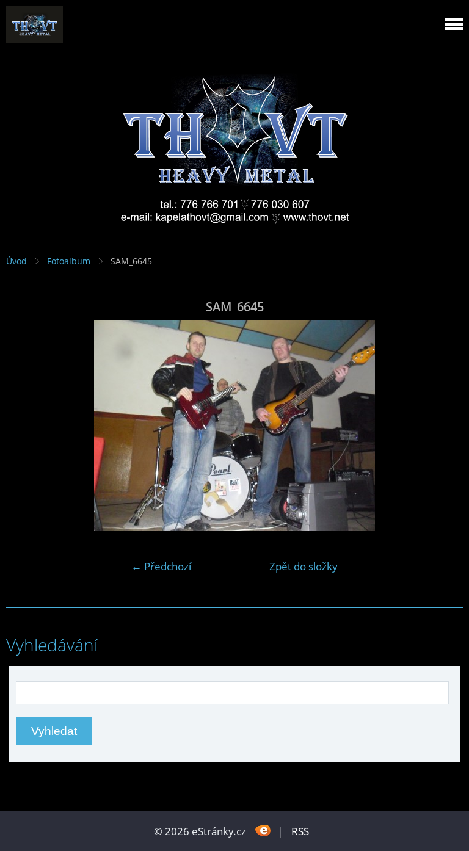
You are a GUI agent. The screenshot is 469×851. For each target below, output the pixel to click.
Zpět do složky (303, 566)
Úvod (16, 261)
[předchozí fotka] (26, 425)
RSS (300, 831)
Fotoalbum (68, 261)
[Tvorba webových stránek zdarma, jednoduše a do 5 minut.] (263, 830)
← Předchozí (161, 566)
